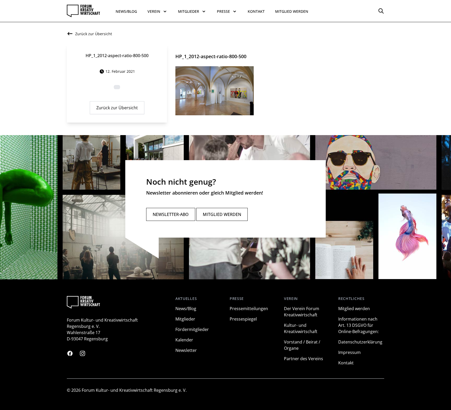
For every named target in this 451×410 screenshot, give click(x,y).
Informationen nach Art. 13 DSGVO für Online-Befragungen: (358, 325)
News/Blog (126, 11)
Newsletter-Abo (171, 214)
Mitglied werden (291, 11)
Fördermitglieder (192, 329)
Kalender (184, 340)
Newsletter (186, 350)
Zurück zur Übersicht (117, 108)
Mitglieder (185, 319)
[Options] (381, 11)
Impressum (349, 352)
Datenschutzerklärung (360, 342)
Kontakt (256, 11)
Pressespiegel (243, 319)
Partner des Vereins (303, 358)
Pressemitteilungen (249, 308)
